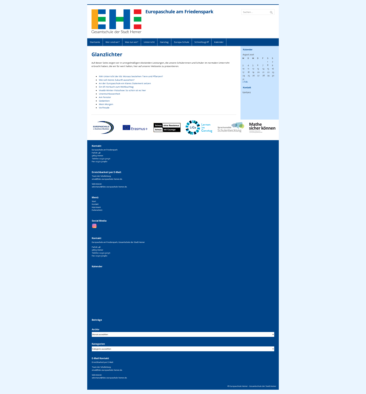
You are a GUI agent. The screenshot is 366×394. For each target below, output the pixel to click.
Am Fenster (105, 97)
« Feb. (245, 82)
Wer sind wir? (113, 42)
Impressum (96, 207)
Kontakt (95, 204)
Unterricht (149, 42)
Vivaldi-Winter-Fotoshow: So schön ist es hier (122, 90)
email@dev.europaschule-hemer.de (107, 179)
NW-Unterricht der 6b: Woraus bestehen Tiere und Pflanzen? (131, 76)
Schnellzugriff (201, 42)
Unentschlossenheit (109, 93)
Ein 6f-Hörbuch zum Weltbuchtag (116, 86)
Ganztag (164, 42)
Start (94, 201)
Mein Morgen (106, 104)
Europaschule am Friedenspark (179, 11)
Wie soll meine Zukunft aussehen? (117, 79)
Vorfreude (104, 107)
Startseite (95, 42)
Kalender (219, 42)
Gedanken (104, 100)
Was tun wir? (131, 42)
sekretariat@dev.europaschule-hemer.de (109, 187)
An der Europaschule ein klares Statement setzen (125, 83)
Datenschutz (97, 210)
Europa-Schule (181, 42)
